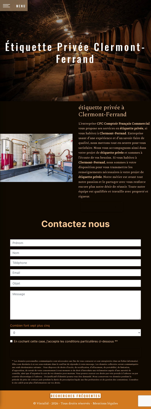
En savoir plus (104, 206)
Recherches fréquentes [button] (75, 395)
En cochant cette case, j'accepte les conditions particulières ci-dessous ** (66, 341)
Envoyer (75, 351)
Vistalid (43, 403)
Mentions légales (105, 403)
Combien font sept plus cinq (30, 325)
